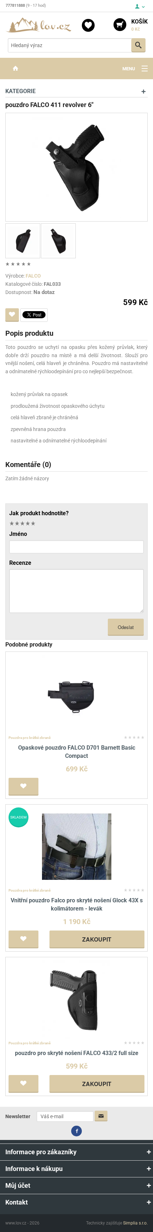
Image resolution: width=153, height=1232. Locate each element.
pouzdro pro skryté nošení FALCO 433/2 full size (76, 1053)
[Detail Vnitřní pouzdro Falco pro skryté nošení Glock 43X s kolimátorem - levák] (76, 846)
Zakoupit (96, 939)
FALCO (33, 276)
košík (139, 25)
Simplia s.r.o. (135, 1223)
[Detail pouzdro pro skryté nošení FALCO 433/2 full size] (76, 998)
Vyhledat (138, 45)
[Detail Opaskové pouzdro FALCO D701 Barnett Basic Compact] (76, 693)
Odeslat (126, 627)
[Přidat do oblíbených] (12, 315)
